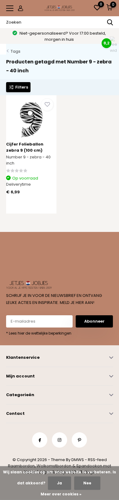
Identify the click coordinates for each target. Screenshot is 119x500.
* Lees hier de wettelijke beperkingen (38, 333)
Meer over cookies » (61, 494)
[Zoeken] (110, 22)
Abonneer (94, 321)
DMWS (77, 460)
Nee (87, 483)
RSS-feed (97, 460)
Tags (15, 51)
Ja (59, 483)
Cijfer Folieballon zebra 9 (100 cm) (24, 147)
